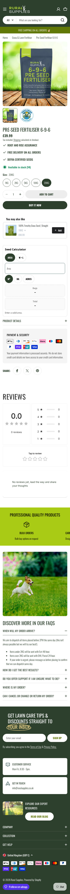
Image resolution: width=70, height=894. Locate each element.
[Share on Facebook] (17, 371)
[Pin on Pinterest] (37, 371)
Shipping (17, 140)
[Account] (58, 9)
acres (29, 279)
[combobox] (35, 20)
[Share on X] (27, 371)
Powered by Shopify (32, 880)
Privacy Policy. (50, 747)
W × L (21, 257)
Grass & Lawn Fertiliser (22, 37)
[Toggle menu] (5, 9)
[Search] (62, 20)
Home (5, 37)
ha (18, 279)
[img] (16, 424)
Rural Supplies (17, 880)
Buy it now (35, 205)
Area (10, 257)
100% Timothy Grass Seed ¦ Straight (33, 225)
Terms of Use (35, 747)
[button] (49, 409)
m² (9, 279)
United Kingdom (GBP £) (18, 855)
